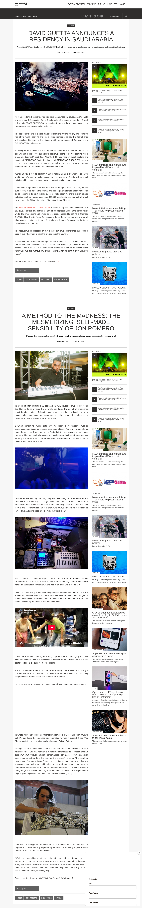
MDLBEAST (45, 280)
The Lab (101, 4)
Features (80, 4)
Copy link (23, 270)
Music (109, 4)
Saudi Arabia (31, 280)
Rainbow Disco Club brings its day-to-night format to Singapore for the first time (107, 79)
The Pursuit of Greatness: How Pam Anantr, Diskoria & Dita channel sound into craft (109, 100)
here (58, 261)
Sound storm (60, 280)
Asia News (91, 4)
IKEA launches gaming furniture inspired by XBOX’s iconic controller (38, 16)
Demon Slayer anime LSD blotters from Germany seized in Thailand (109, 119)
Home (19, 280)
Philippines (46, 898)
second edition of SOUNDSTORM (34, 208)
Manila (59, 898)
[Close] (139, 853)
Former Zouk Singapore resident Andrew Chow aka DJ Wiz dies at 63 (110, 109)
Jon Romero (31, 898)
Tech (116, 4)
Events (71, 4)
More (122, 4)
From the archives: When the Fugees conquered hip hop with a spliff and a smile (109, 130)
